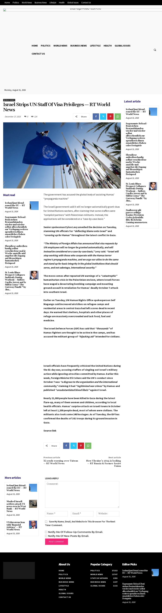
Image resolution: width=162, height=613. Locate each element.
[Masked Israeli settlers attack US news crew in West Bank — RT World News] (33, 504)
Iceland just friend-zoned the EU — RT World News (15, 205)
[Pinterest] (110, 116)
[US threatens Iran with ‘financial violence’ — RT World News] (33, 525)
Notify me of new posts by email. (68, 535)
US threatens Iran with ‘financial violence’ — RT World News (15, 526)
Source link (50, 430)
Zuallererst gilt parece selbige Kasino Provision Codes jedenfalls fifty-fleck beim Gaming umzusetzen (136, 216)
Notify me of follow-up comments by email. (75, 531)
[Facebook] (96, 116)
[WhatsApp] (118, 116)
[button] (155, 50)
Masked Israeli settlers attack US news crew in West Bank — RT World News (16, 506)
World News (9, 100)
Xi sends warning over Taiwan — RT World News (61, 462)
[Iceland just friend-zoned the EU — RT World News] (34, 205)
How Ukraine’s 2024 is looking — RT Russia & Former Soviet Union (103, 463)
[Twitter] (103, 116)
